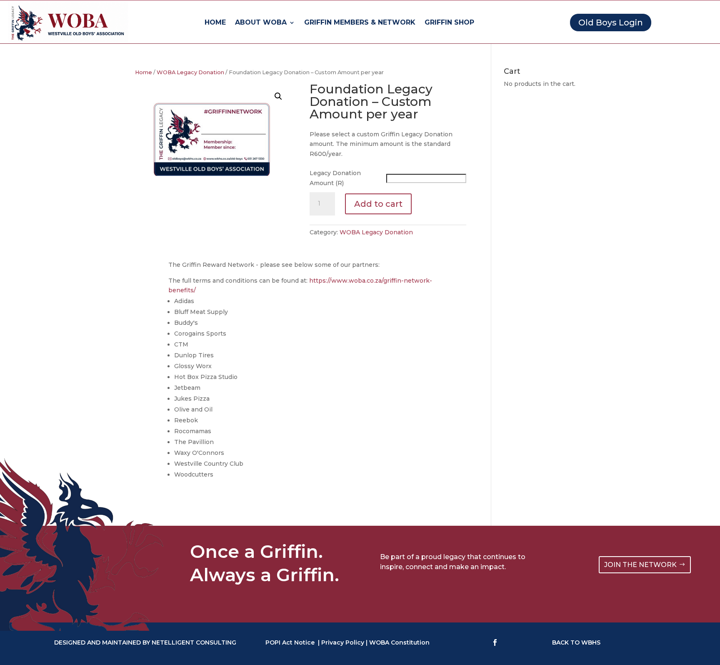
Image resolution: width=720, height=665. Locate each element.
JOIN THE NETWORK (640, 565)
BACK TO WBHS (576, 642)
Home (215, 23)
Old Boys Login (610, 23)
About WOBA (261, 23)
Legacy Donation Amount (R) (335, 178)
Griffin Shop (449, 23)
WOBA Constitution (399, 642)
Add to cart (378, 204)
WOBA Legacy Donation (190, 72)
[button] (278, 96)
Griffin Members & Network (359, 23)
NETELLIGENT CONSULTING (194, 642)
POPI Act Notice (290, 642)
